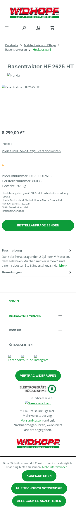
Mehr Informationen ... (56, 467)
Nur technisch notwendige (39, 488)
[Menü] (7, 27)
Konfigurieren (39, 475)
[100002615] (38, 105)
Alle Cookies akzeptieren (39, 500)
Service (14, 301)
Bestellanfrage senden (38, 225)
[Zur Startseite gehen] (34, 11)
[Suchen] (24, 27)
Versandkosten (32, 420)
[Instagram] (41, 358)
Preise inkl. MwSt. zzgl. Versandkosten (31, 151)
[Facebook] (15, 358)
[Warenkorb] (52, 27)
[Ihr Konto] (38, 27)
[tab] (37, 258)
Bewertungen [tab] (12, 272)
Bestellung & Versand (25, 315)
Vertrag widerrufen (38, 375)
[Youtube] (27, 358)
